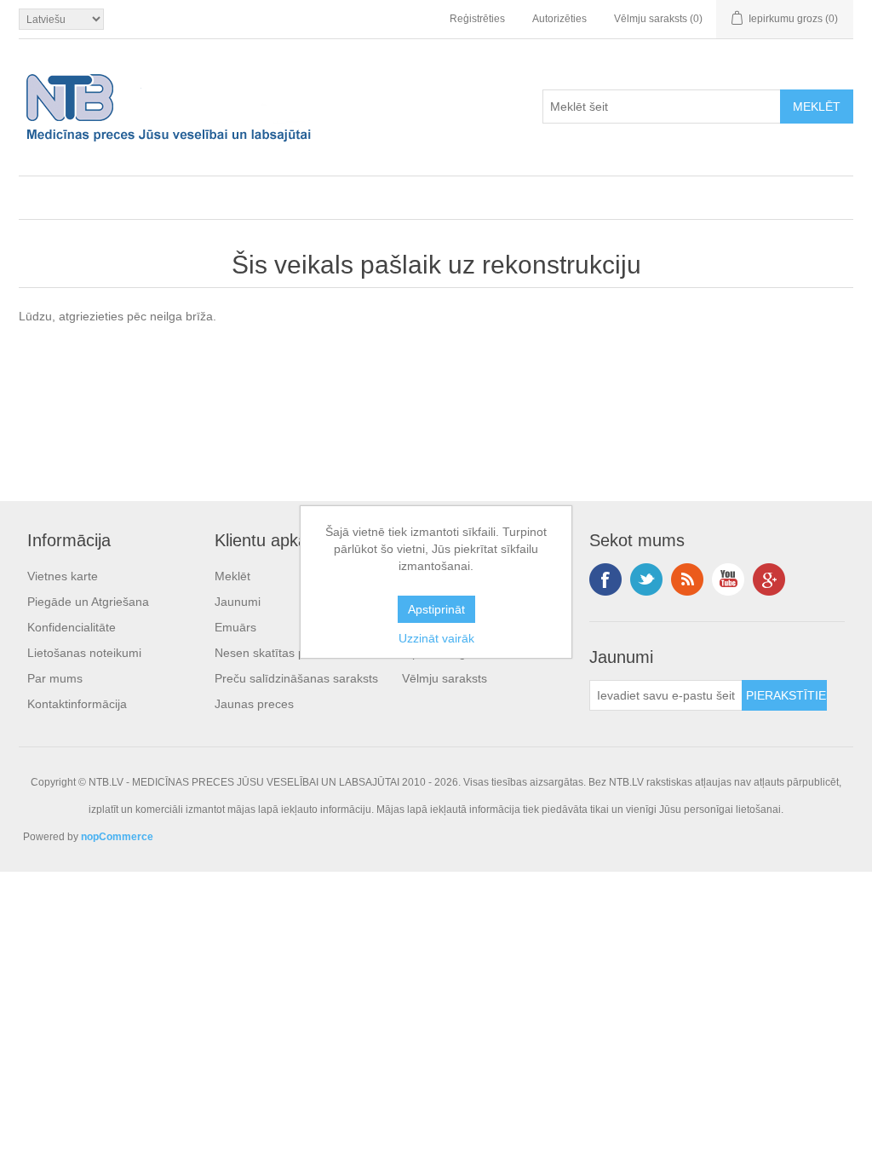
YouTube (728, 579)
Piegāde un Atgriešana (88, 601)
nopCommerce (117, 837)
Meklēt (232, 576)
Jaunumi (238, 601)
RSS (687, 579)
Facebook (605, 579)
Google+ (769, 579)
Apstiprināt (436, 609)
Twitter (646, 579)
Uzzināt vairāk (436, 638)
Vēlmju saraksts (444, 678)
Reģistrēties (477, 19)
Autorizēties (559, 19)
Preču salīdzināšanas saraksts (296, 678)
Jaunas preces (254, 704)
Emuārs (235, 627)
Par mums (55, 678)
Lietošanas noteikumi (84, 653)
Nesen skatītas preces (275, 653)
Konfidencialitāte (71, 627)
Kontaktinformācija (77, 704)
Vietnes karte (62, 576)
